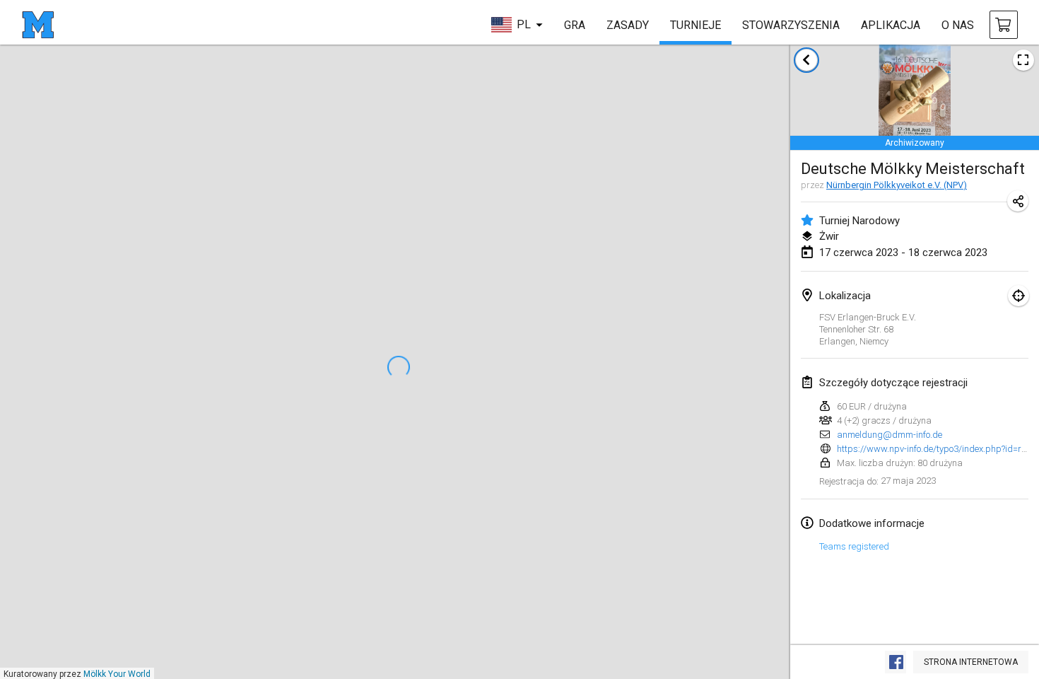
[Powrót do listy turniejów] (806, 60)
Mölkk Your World (117, 674)
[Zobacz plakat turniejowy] (1023, 60)
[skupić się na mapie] (1018, 295)
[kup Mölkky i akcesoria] (1004, 25)
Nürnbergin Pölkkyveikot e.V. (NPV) (896, 185)
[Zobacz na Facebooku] (895, 662)
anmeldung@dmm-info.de (889, 434)
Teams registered (854, 546)
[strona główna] (37, 25)
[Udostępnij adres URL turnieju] (1017, 200)
